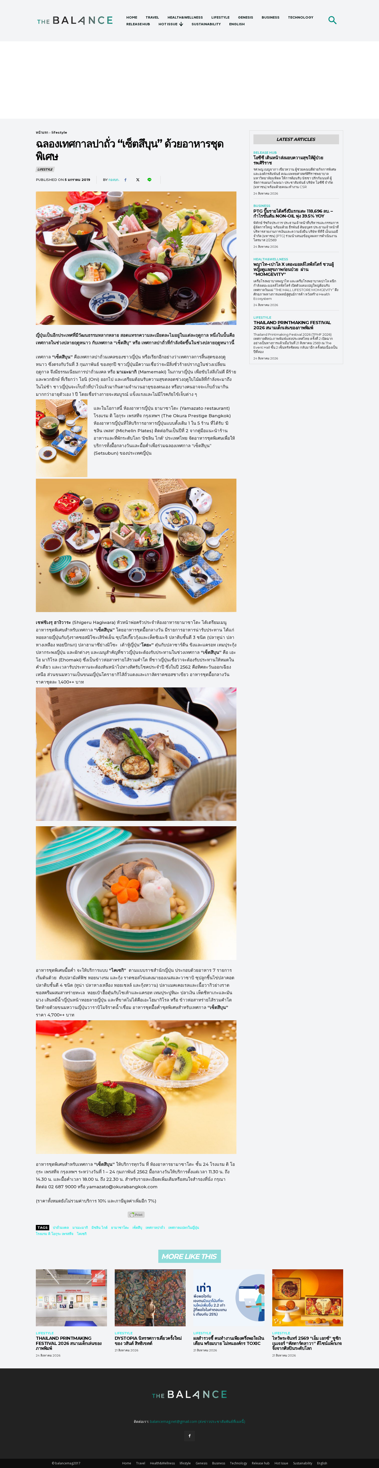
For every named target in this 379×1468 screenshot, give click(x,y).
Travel (140, 1463)
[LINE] (149, 180)
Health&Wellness (270, 259)
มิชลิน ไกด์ (100, 1227)
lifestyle (59, 132)
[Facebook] (125, 180)
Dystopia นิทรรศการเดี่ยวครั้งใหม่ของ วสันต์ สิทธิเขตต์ (148, 1341)
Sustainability (302, 1463)
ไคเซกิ (82, 1234)
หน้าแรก (42, 132)
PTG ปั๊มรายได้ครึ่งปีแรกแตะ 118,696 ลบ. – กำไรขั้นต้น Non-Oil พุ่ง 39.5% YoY (293, 213)
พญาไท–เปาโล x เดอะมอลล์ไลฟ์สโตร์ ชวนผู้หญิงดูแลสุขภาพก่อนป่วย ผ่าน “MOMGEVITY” (293, 269)
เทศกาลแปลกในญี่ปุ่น (183, 1227)
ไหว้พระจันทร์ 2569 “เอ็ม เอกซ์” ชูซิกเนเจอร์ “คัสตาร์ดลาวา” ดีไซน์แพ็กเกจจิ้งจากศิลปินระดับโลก (307, 1343)
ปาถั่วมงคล (61, 1227)
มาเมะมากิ (80, 1227)
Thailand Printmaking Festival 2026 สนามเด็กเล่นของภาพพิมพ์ (292, 325)
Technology (238, 1463)
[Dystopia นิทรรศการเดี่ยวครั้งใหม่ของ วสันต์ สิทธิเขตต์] (150, 1297)
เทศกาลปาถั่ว (155, 1227)
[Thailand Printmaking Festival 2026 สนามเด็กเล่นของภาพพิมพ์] (71, 1297)
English (322, 1463)
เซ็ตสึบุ (137, 1227)
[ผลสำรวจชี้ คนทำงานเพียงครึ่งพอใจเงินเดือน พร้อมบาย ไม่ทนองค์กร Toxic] (229, 1297)
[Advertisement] (189, 80)
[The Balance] (79, 21)
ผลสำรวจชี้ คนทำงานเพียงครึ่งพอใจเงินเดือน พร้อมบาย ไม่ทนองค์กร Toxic (228, 1341)
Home (126, 1463)
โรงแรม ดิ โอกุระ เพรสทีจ (54, 1234)
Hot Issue (281, 1463)
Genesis (201, 1463)
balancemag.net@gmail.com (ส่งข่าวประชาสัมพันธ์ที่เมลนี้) (197, 1421)
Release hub (265, 153)
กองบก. (114, 180)
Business (261, 206)
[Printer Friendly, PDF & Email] (136, 1217)
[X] (137, 180)
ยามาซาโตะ (120, 1227)
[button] (332, 20)
